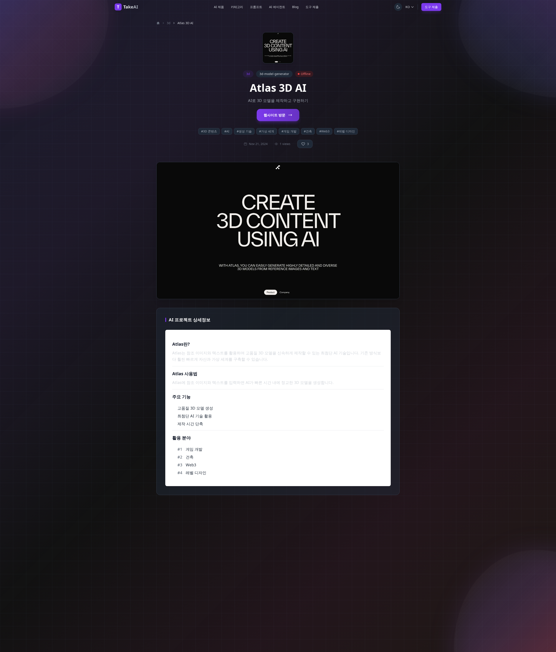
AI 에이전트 (277, 7)
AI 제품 (219, 7)
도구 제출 (312, 7)
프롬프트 (256, 7)
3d (168, 23)
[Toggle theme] (398, 7)
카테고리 (237, 7)
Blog (295, 7)
